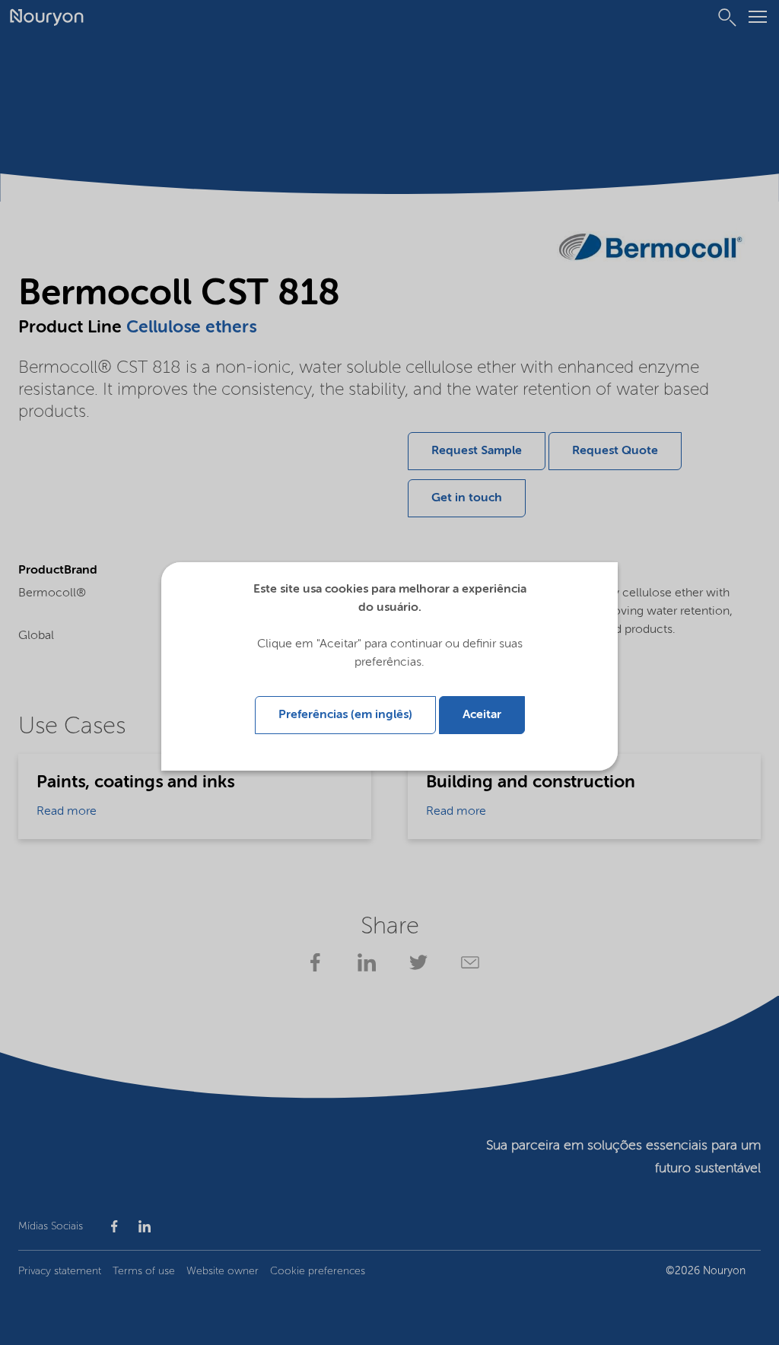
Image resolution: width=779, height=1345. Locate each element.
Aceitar (482, 715)
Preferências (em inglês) (345, 715)
